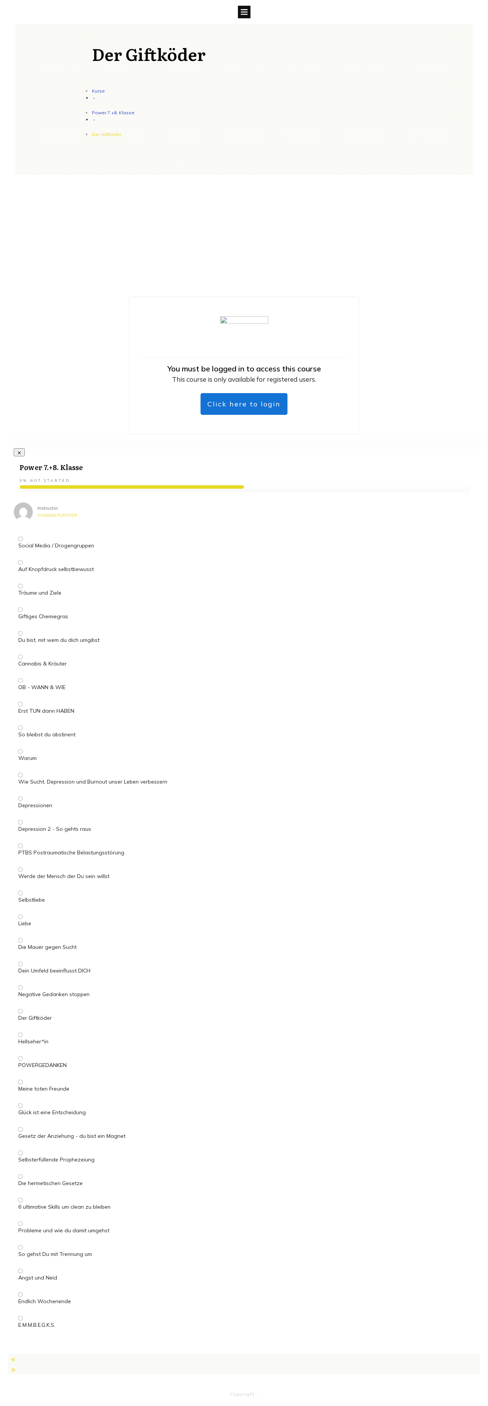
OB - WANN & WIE (42, 687)
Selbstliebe (31, 899)
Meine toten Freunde (43, 1088)
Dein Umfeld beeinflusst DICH (54, 970)
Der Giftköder (35, 1017)
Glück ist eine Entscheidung (52, 1112)
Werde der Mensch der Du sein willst (63, 876)
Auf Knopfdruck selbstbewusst (56, 569)
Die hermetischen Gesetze (50, 1183)
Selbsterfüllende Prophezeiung (56, 1159)
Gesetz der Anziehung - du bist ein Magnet (71, 1135)
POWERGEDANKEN (42, 1065)
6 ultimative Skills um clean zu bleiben (64, 1206)
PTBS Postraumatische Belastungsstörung (71, 852)
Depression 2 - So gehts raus (54, 828)
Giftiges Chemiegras (43, 616)
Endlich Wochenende (44, 1301)
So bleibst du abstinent (46, 734)
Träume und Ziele (39, 592)
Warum (27, 758)
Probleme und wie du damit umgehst (63, 1230)
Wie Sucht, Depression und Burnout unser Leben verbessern (92, 781)
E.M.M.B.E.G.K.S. (36, 1324)
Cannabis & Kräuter (42, 663)
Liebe (24, 923)
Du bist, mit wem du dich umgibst (59, 640)
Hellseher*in (33, 1041)
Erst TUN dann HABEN (46, 710)
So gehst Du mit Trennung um (55, 1254)
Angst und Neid (37, 1277)
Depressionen (35, 805)
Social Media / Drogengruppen (56, 545)
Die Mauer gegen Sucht (47, 947)
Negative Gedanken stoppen (54, 994)
